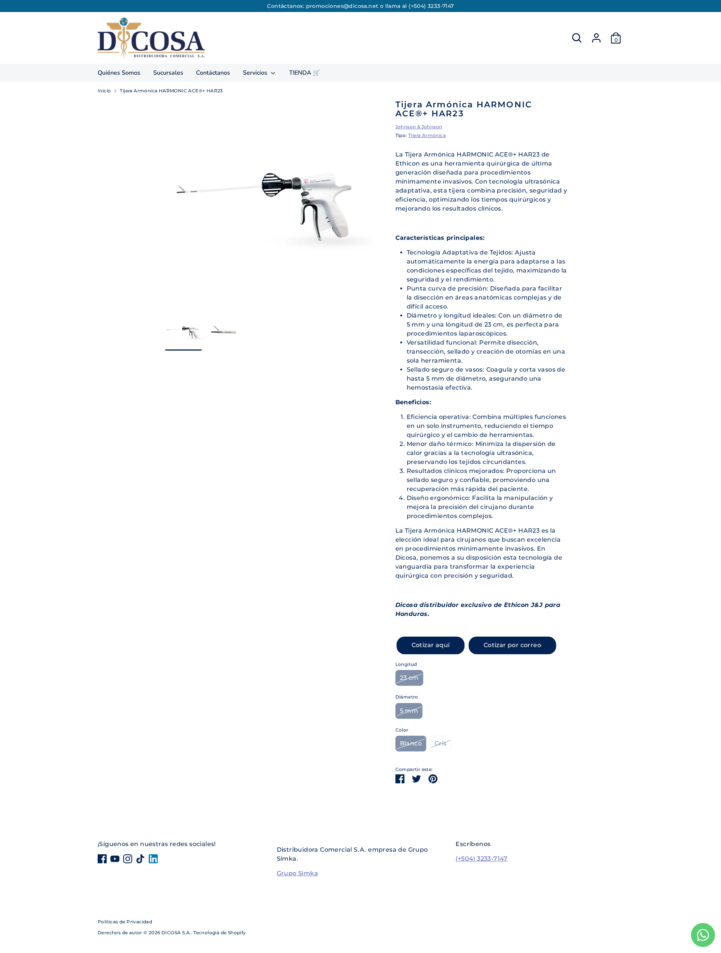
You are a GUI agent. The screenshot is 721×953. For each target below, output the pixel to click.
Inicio (104, 90)
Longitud (406, 664)
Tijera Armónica (427, 135)
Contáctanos (213, 73)
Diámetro (406, 697)
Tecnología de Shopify (219, 932)
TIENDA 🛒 (304, 73)
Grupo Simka (297, 873)
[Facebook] (102, 858)
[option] (269, 206)
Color (402, 730)
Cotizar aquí (431, 645)
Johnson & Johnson (418, 126)
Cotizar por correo (512, 645)
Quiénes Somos (119, 73)
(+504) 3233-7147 (481, 858)
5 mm (409, 710)
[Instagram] (127, 858)
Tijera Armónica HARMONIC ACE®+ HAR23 (171, 90)
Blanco (411, 743)
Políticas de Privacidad (125, 921)
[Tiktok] (140, 858)
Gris (440, 743)
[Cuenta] (596, 37)
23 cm (409, 677)
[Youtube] (114, 858)
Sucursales (168, 73)
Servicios (256, 73)
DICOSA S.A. (176, 932)
